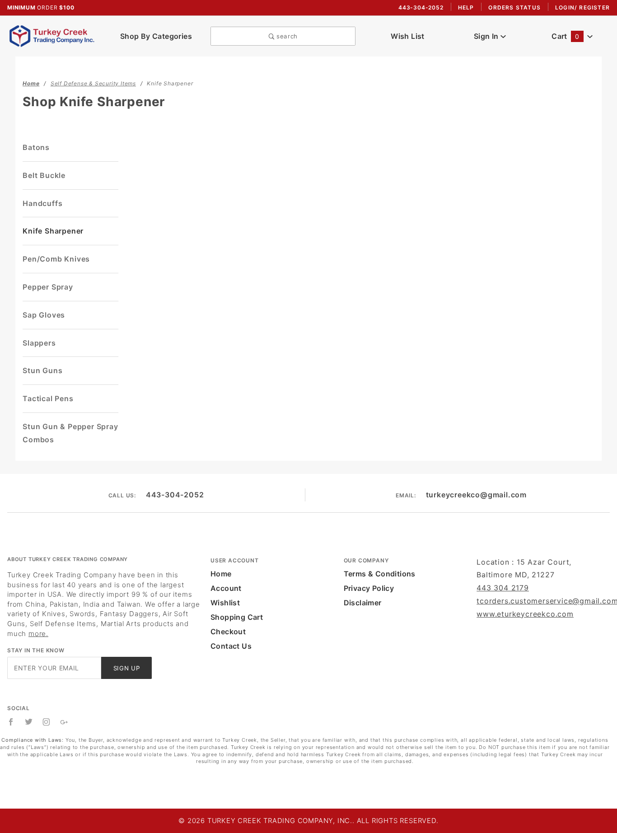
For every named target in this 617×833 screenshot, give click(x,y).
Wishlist (225, 602)
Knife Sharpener (53, 230)
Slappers (39, 342)
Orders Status (514, 7)
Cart (565, 36)
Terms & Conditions (380, 573)
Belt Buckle (44, 175)
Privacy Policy (369, 588)
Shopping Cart (236, 617)
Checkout (228, 631)
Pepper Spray (48, 286)
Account (226, 588)
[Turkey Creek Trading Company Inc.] (54, 35)
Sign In (487, 36)
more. (38, 633)
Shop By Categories (156, 36)
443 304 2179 (503, 587)
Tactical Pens (48, 398)
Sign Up (126, 668)
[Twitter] (29, 721)
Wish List (408, 36)
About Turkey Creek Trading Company (67, 559)
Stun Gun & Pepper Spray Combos (70, 433)
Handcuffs (42, 203)
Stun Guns (42, 370)
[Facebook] (11, 721)
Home (221, 573)
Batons (36, 147)
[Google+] (64, 721)
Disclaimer (363, 602)
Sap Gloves (44, 314)
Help (466, 7)
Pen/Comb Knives (56, 258)
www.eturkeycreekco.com (525, 613)
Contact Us (231, 645)
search (286, 36)
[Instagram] (46, 721)
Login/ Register (582, 7)
